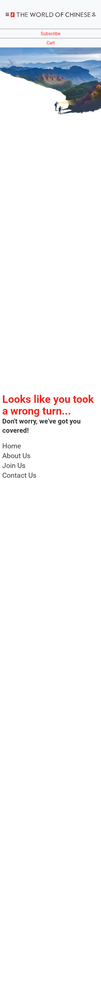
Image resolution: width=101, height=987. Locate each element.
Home (11, 446)
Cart (51, 43)
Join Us (14, 466)
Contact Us (19, 475)
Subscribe (50, 33)
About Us (16, 456)
